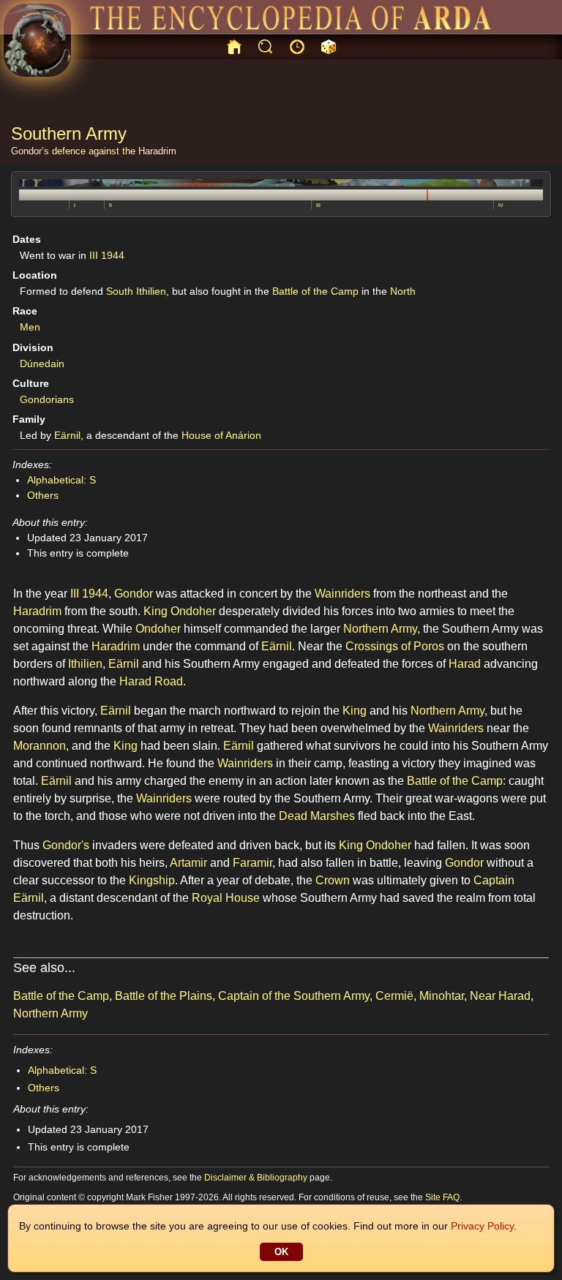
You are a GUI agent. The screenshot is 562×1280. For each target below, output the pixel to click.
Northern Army (380, 628)
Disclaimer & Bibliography (255, 1177)
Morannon (39, 745)
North (403, 291)
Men (30, 327)
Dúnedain (42, 363)
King (155, 611)
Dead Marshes (317, 816)
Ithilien (85, 664)
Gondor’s (30, 151)
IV (500, 205)
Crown (332, 880)
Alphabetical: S (61, 480)
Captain (493, 880)
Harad (465, 664)
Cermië (394, 996)
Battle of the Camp (315, 291)
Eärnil (67, 435)
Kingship (152, 880)
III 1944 (106, 255)
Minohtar (441, 996)
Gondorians (47, 399)
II (110, 205)
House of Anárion (221, 435)
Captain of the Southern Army (294, 996)
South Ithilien (136, 291)
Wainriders (342, 593)
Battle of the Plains (163, 996)
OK (281, 1251)
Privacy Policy (482, 1226)
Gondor (133, 593)
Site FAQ (442, 1197)
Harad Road (151, 681)
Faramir (252, 863)
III (318, 205)
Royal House (226, 898)
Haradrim (157, 151)
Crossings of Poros (394, 646)
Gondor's (65, 845)
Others (43, 495)
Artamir (188, 863)
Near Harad (500, 996)
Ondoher (193, 611)
